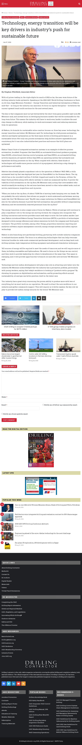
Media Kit (5, 571)
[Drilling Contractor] (41, 3)
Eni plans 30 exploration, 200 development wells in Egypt (37, 543)
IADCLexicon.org (8, 643)
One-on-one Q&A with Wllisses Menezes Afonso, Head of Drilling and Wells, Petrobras (47, 505)
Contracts (5, 700)
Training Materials (8, 723)
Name (4, 397)
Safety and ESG (43, 17)
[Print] (44, 298)
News (11, 13)
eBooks (4, 710)
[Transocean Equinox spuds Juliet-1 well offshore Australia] (68, 345)
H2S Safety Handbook (36, 700)
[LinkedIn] (34, 298)
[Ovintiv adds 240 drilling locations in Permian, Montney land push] (41, 345)
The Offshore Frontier (9, 625)
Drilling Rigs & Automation (10, 17)
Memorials (5, 584)
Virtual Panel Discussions (11, 591)
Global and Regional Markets (12, 609)
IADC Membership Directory (12, 650)
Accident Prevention (9, 697)
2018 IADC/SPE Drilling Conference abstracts (32, 524)
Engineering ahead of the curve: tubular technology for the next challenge (43, 533)
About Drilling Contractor (11, 568)
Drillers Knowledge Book (38, 697)
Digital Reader (7, 581)
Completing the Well (9, 602)
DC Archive (6, 578)
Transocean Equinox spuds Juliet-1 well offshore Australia (67, 355)
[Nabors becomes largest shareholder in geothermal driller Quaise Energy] (14, 345)
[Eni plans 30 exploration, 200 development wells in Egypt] (7, 546)
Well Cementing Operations (39, 732)
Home (5, 13)
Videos (4, 587)
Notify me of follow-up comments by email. (60, 405)
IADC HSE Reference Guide (38, 726)
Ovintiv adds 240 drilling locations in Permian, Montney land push (40, 356)
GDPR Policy (59, 741)
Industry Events (7, 653)
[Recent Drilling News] (41, 467)
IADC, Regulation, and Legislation (14, 612)
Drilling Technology (9, 707)
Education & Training (9, 714)
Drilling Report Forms (9, 704)
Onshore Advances (31, 17)
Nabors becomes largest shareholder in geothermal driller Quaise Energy (11, 356)
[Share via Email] (39, 298)
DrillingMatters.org (8, 640)
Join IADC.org (7, 656)
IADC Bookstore (7, 646)
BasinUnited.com (8, 636)
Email (4, 405)
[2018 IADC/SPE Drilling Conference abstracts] (7, 527)
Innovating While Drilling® (12, 615)
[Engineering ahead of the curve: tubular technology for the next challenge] (7, 536)
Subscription (6, 720)
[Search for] (79, 4)
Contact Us (5, 574)
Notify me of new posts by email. (15, 414)
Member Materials (8, 717)
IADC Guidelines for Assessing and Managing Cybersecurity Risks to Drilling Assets (67, 713)
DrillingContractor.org (28, 741)
